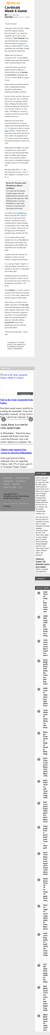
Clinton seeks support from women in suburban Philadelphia (16, 451)
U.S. (20, 487)
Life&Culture (22, 478)
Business (8, 478)
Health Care (9, 487)
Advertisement (24, 503)
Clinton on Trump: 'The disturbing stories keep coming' (42, 562)
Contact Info (14, 503)
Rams (6, 130)
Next (31, 419)
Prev (3, 419)
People (16, 484)
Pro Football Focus (20, 213)
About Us (6, 503)
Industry (8, 481)
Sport (6, 484)
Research (20, 481)
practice (21, 43)
